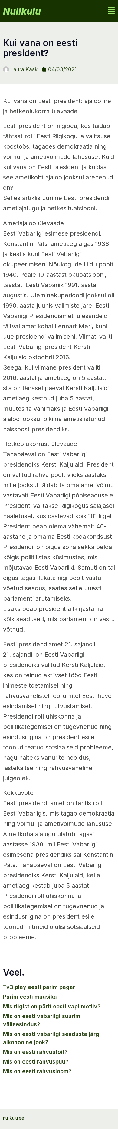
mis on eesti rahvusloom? (37, 1071)
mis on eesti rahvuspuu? (35, 1061)
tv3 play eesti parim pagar (39, 987)
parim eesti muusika (30, 996)
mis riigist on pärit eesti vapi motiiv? (51, 1006)
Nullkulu (22, 11)
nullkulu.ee (13, 1118)
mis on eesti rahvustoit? (35, 1052)
